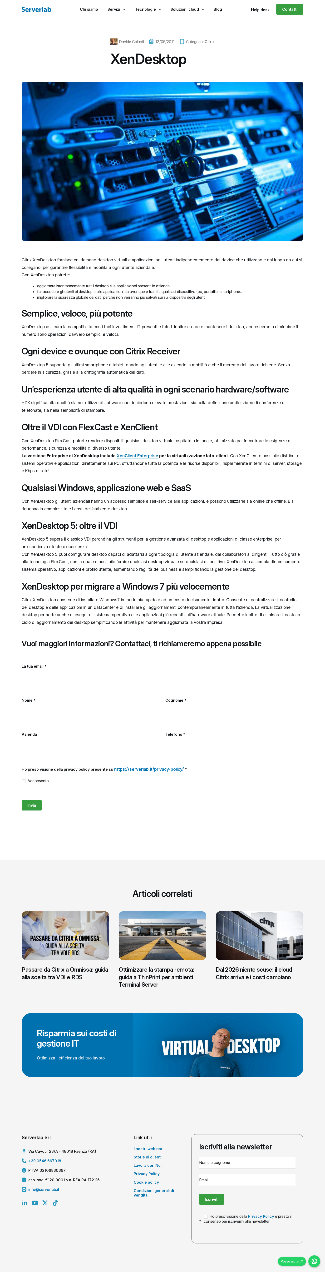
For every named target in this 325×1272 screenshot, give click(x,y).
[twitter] (45, 1203)
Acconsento (37, 780)
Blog (218, 9)
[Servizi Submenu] (124, 9)
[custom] (55, 1203)
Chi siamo (89, 9)
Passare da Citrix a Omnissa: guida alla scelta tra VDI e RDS (65, 973)
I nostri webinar (148, 1148)
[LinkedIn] (25, 1203)
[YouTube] (35, 1203)
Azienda (29, 734)
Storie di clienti (148, 1157)
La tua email (34, 666)
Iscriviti (211, 1199)
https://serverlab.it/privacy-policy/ (149, 769)
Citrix (210, 41)
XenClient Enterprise (137, 455)
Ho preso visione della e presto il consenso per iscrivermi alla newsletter (247, 1219)
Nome (29, 700)
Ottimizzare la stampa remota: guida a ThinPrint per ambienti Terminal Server (156, 977)
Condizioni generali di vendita (154, 1192)
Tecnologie (145, 9)
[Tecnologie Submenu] (160, 9)
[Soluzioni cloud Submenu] (203, 9)
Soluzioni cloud (185, 9)
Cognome (176, 700)
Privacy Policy (147, 1173)
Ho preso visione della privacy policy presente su (104, 769)
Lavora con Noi (148, 1165)
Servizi (114, 9)
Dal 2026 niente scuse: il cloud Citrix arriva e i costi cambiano (254, 973)
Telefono (175, 734)
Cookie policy (146, 1182)
